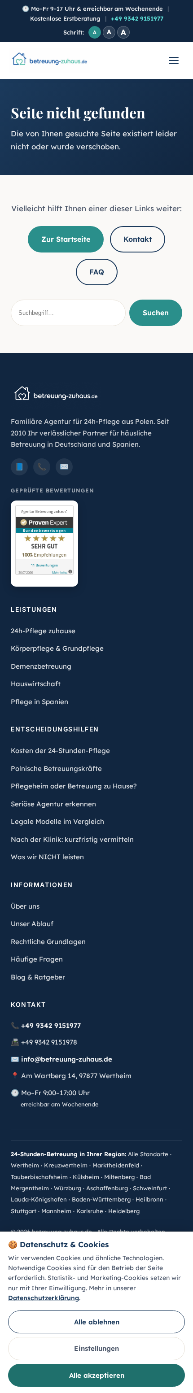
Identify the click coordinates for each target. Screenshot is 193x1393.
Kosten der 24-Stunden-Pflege (60, 750)
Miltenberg (119, 1176)
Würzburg (67, 1188)
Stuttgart (23, 1211)
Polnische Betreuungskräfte (56, 768)
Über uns (25, 906)
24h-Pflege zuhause (43, 631)
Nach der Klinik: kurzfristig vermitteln (72, 839)
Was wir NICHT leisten (47, 857)
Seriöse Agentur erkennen (53, 804)
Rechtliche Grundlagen (48, 941)
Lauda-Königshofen (39, 1199)
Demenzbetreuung (41, 666)
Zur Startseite (65, 239)
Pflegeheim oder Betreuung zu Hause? (74, 786)
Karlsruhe (89, 1211)
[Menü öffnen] (173, 60)
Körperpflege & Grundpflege (57, 648)
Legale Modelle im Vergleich (57, 821)
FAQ (96, 271)
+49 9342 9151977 (137, 18)
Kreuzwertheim (66, 1165)
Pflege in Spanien (39, 701)
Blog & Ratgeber (38, 977)
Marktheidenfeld (115, 1165)
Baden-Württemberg (101, 1199)
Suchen (156, 312)
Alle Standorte (148, 1154)
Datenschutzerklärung (43, 1298)
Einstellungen (96, 1348)
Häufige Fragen (37, 959)
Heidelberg (124, 1211)
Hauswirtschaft (36, 683)
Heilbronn (149, 1199)
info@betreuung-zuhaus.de (66, 1059)
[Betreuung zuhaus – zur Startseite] (49, 60)
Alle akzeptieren (96, 1375)
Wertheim (25, 1165)
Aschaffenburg (107, 1188)
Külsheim (86, 1176)
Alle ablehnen (96, 1322)
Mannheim (56, 1211)
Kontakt (137, 239)
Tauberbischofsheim (39, 1176)
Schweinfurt (150, 1188)
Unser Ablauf (32, 923)
